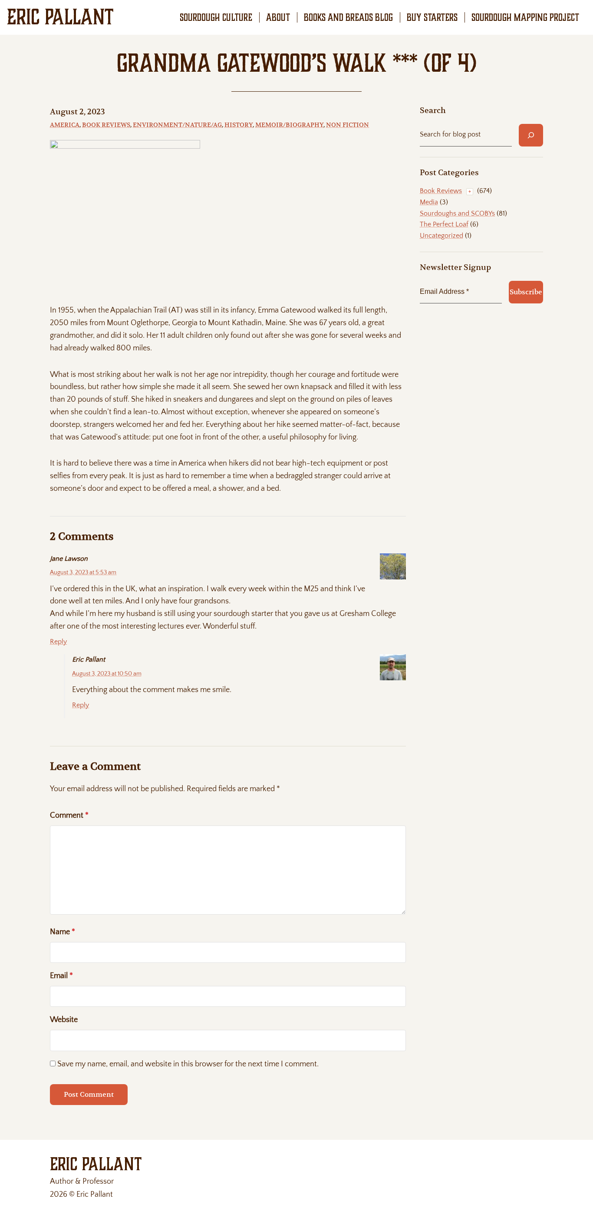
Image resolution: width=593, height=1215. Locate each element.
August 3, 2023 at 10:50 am (107, 673)
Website (64, 1019)
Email (61, 976)
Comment (69, 815)
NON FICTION (347, 125)
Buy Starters (432, 17)
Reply (58, 642)
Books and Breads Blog (348, 17)
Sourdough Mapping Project (525, 17)
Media (429, 202)
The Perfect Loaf (444, 224)
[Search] (531, 135)
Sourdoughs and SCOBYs (457, 213)
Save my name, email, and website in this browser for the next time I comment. (188, 1064)
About (278, 17)
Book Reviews (106, 125)
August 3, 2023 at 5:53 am (83, 572)
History (238, 125)
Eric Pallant (60, 17)
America (64, 125)
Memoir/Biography (289, 125)
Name (62, 932)
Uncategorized (441, 236)
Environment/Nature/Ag (177, 125)
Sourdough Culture (216, 17)
